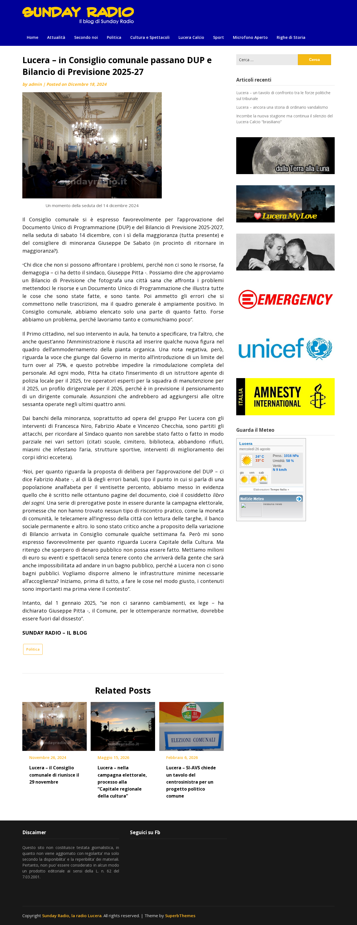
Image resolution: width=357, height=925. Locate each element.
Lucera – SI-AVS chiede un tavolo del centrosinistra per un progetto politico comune (191, 782)
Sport (218, 37)
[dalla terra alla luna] (285, 155)
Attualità (56, 37)
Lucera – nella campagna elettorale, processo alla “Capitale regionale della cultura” (122, 782)
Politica (114, 37)
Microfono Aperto (250, 37)
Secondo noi (86, 37)
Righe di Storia (291, 37)
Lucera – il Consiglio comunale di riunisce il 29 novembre (54, 775)
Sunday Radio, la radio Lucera (72, 915)
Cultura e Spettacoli (150, 37)
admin (35, 84)
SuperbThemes (180, 915)
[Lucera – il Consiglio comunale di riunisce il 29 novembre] (54, 724)
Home (32, 37)
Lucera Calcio (191, 37)
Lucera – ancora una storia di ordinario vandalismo (282, 107)
